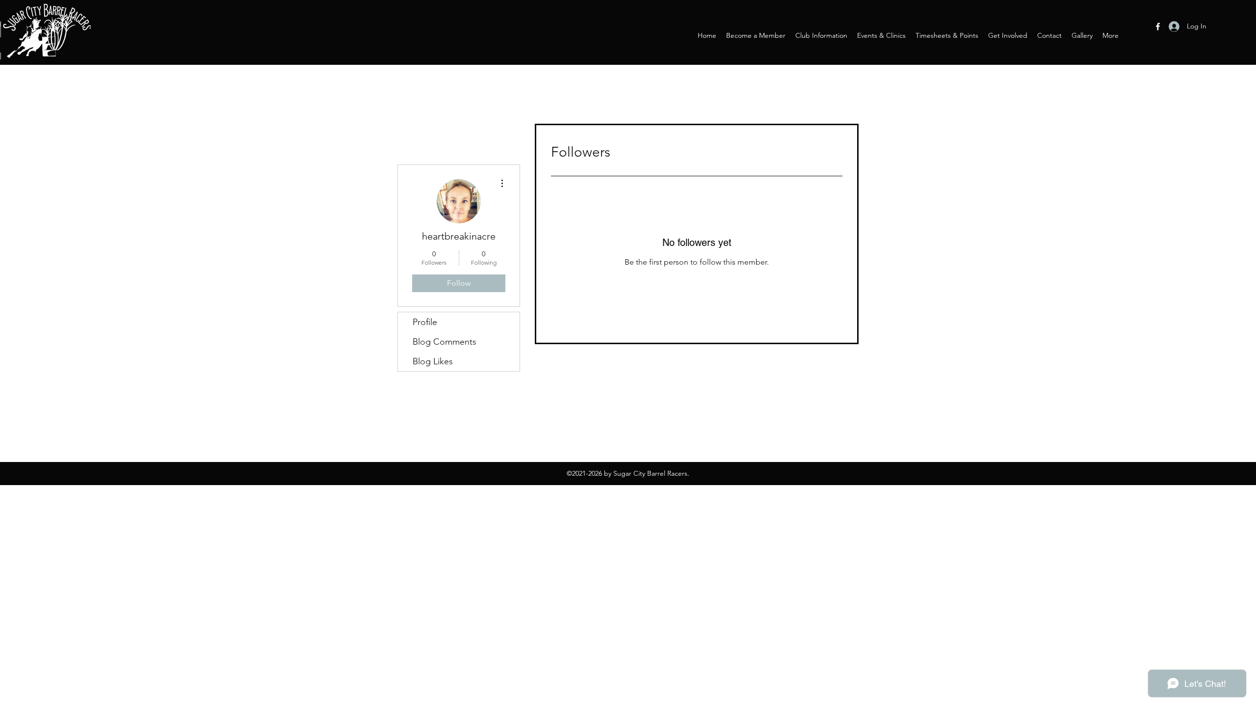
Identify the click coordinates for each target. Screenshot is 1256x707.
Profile (425, 322)
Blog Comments (444, 341)
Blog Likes (433, 361)
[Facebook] (1158, 26)
